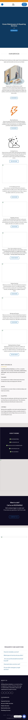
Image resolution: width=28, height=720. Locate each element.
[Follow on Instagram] (5, 693)
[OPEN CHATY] (24, 716)
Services (9, 715)
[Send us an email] (7, 693)
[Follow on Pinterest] (9, 693)
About (16, 715)
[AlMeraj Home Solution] (13, 4)
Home (4, 715)
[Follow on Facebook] (2, 693)
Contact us (21, 715)
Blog (13, 715)
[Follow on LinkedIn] (12, 693)
